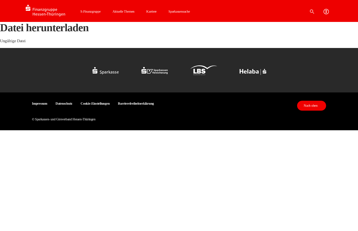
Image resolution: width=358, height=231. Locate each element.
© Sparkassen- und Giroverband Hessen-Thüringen (64, 119)
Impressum (39, 103)
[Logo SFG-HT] (50, 10)
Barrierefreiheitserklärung (136, 103)
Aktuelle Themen (123, 11)
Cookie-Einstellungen (95, 103)
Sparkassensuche (179, 11)
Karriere (151, 11)
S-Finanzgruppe (90, 11)
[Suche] (312, 11)
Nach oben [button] (311, 105)
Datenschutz (64, 103)
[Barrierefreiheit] (326, 11)
